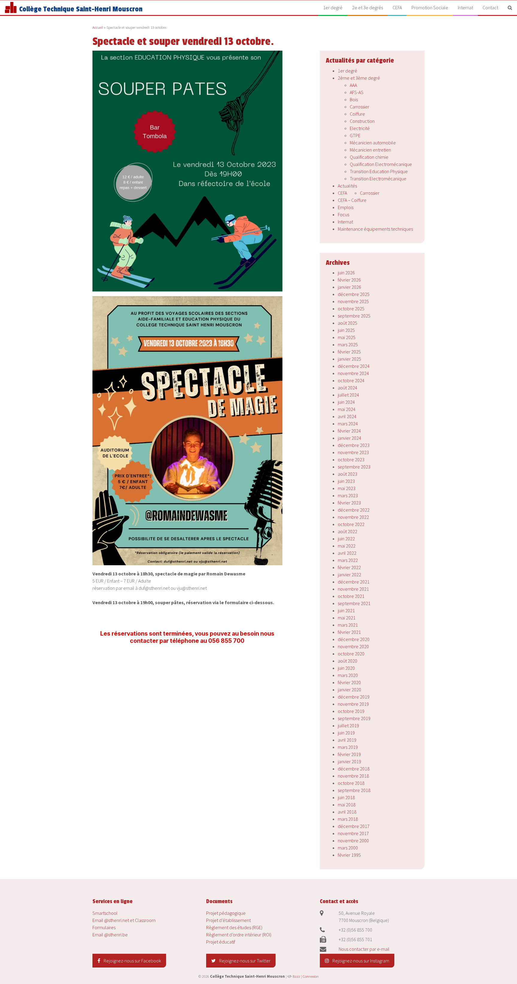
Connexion (311, 976)
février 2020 (349, 682)
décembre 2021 (353, 582)
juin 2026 (346, 273)
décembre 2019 (353, 697)
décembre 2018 (353, 769)
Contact (490, 7)
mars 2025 (348, 344)
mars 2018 (348, 819)
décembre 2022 (353, 510)
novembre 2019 (353, 704)
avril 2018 (347, 812)
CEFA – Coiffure (352, 200)
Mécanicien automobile (373, 143)
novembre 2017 (353, 833)
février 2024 (349, 431)
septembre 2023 (354, 467)
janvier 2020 (349, 690)
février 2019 (349, 754)
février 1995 (349, 855)
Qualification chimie (369, 157)
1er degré (333, 7)
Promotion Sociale (429, 7)
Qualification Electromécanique (381, 164)
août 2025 (347, 323)
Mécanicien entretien (370, 150)
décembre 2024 (353, 366)
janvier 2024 (349, 438)
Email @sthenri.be (110, 935)
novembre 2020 (353, 646)
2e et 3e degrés (367, 7)
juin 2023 (346, 481)
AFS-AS (357, 92)
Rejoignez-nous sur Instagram (360, 961)
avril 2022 (347, 553)
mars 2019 (348, 747)
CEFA (397, 7)
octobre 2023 (351, 459)
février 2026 (349, 280)
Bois (354, 99)
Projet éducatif (220, 942)
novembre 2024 (353, 373)
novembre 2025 (353, 301)
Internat (465, 7)
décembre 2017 (353, 826)
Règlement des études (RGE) (234, 927)
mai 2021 (346, 618)
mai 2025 (346, 337)
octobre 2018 (351, 783)
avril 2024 (347, 416)
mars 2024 (348, 424)
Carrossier (359, 107)
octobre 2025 (351, 309)
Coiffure (357, 114)
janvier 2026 (349, 287)
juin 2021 (346, 610)
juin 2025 (346, 330)
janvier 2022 (349, 575)
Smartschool (105, 913)
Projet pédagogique (226, 913)
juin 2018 (346, 797)
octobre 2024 (351, 380)
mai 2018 (346, 805)
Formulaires (103, 927)
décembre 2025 (353, 294)
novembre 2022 (353, 517)
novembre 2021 (353, 589)
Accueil (97, 27)
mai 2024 (346, 409)
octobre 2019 (351, 711)
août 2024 (347, 388)
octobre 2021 (351, 596)
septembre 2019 (354, 718)
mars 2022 (348, 560)
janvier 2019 (349, 761)
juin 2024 (346, 402)
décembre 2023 (353, 445)
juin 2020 (346, 668)
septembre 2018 (354, 790)
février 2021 (349, 632)
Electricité (360, 128)
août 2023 (347, 474)
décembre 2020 (353, 639)
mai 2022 (346, 546)
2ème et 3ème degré (359, 78)
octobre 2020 (351, 654)
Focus (343, 214)
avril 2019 (347, 740)
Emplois (345, 207)
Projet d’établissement (228, 920)
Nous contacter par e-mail (364, 949)
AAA (353, 85)
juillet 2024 (348, 395)
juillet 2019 (348, 725)
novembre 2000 (353, 841)
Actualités (347, 186)
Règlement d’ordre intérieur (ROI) (238, 935)
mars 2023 (348, 495)
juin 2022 (346, 539)
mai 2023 (346, 488)
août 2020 (347, 661)
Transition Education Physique (379, 171)
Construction (362, 121)
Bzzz (296, 976)
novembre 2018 (353, 776)
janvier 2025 (349, 359)
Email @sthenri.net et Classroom (124, 920)
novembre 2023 (353, 452)
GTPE (355, 135)
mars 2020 (348, 675)
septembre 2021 (354, 603)
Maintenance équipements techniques (375, 229)
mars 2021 (348, 625)
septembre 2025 (354, 316)
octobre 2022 (351, 524)
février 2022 (349, 567)
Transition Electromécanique (378, 179)
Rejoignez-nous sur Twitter (244, 961)
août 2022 (347, 531)
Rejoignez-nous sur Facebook (132, 961)
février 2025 (349, 352)
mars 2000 (348, 848)
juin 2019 (346, 733)
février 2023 (349, 503)
